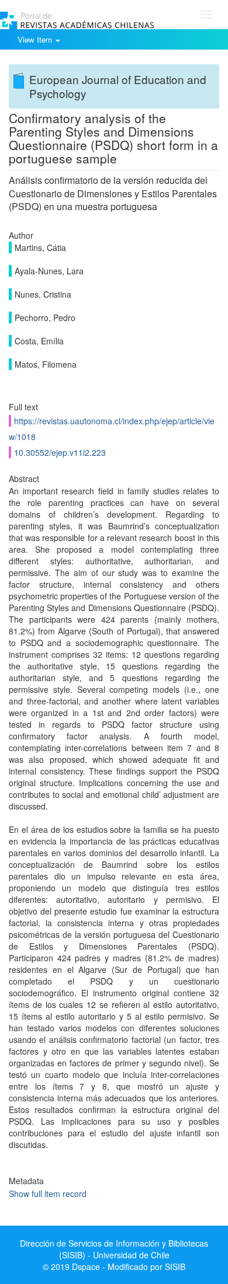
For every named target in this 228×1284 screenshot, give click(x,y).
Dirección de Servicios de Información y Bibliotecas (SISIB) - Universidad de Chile (114, 1249)
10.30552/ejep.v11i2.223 (60, 452)
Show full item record (48, 1193)
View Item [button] (36, 39)
